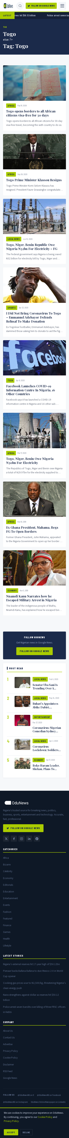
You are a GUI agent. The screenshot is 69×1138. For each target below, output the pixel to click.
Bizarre (7, 864)
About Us (8, 1031)
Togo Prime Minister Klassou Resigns (34, 180)
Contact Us (9, 1037)
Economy (12, 590)
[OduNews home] (34, 802)
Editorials (8, 885)
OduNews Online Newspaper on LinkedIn (48, 1101)
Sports (12, 307)
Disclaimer (8, 1064)
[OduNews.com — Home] (8, 6)
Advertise (7, 1044)
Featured (7, 918)
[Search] (20, 5)
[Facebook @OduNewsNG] (14, 839)
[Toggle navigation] (62, 5)
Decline (26, 1132)
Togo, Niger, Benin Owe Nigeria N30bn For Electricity (29, 461)
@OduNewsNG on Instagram (15, 1101)
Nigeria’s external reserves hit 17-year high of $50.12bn (31, 964)
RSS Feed (7, 1071)
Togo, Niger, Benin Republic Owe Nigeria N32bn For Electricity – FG (31, 247)
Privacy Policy (10, 1051)
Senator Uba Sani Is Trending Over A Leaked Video (45, 688)
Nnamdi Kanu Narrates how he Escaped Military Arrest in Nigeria (31, 598)
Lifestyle (7, 945)
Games (6, 932)
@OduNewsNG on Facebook (49, 1095)
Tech (10, 380)
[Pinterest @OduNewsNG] (37, 839)
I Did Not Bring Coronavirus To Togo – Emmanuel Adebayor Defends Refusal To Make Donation (33, 317)
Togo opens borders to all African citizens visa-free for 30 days (31, 113)
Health (6, 939)
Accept (11, 1132)
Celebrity (7, 871)
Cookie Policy (10, 1057)
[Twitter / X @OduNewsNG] (6, 839)
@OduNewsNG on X (26, 1095)
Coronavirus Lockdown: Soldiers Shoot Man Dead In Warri (45, 752)
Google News (10, 1078)
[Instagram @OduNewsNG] (21, 839)
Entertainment (42, 717)
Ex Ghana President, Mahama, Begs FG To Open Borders (32, 529)
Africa (11, 105)
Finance (7, 925)
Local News (14, 239)
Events (6, 905)
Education (8, 891)
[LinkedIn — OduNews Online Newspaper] (29, 839)
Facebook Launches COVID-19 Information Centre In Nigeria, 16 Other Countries (30, 390)
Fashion (7, 912)
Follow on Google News (43, 5)
